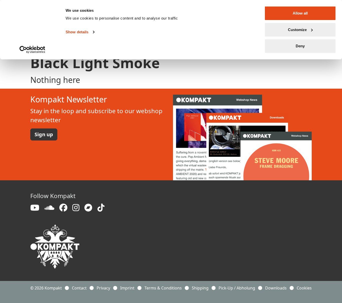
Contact (79, 288)
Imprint (127, 288)
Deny (300, 46)
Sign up (44, 134)
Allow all (300, 13)
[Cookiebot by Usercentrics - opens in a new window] (32, 49)
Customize (297, 30)
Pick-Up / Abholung (237, 288)
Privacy (103, 288)
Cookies (304, 288)
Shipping (200, 288)
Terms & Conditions (163, 288)
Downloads (276, 288)
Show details (77, 32)
